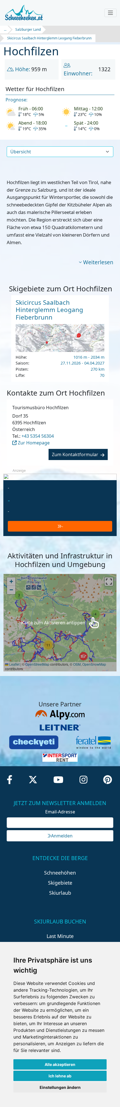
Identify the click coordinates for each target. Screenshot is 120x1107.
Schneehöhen (60, 872)
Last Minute (60, 936)
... (5, 29)
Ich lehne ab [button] (60, 1075)
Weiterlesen (98, 262)
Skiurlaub (60, 892)
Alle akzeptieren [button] (60, 1064)
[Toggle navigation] (110, 13)
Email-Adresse (60, 812)
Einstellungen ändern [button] (60, 1087)
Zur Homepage (33, 443)
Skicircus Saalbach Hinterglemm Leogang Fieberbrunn (49, 38)
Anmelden (62, 836)
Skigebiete (60, 882)
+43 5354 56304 (37, 436)
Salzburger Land (28, 29)
